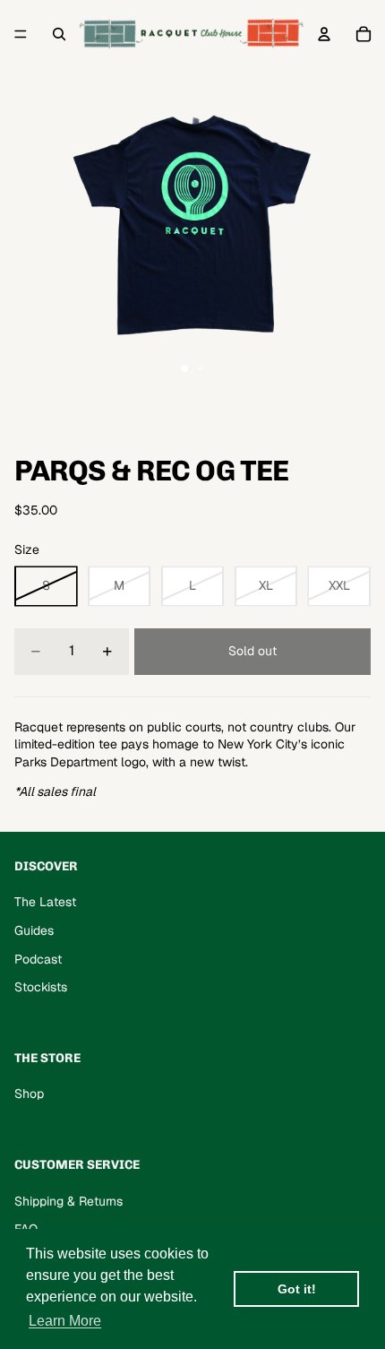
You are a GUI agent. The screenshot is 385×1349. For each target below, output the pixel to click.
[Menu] (20, 34)
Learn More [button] (65, 1320)
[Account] (324, 34)
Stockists (40, 987)
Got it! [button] (297, 1289)
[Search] (59, 34)
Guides (34, 930)
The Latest (45, 902)
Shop (29, 1093)
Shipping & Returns (68, 1201)
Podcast (38, 959)
